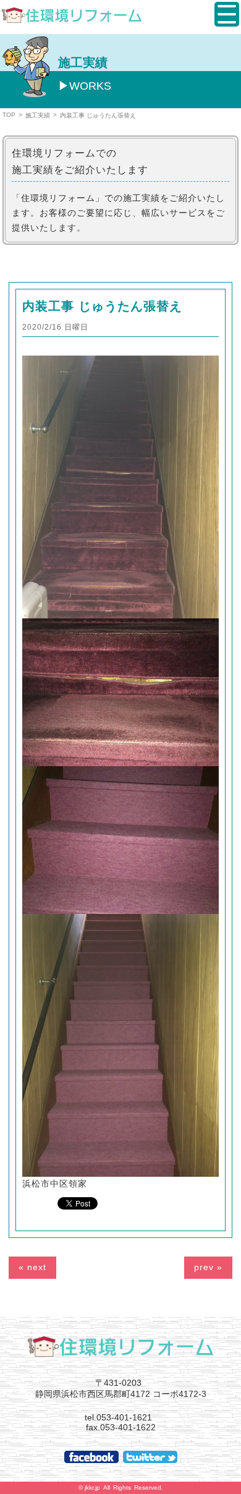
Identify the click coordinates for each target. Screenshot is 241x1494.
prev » (208, 1267)
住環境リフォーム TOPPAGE (120, 1346)
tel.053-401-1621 (118, 1417)
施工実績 (37, 115)
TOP (8, 114)
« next (32, 1267)
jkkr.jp (92, 1487)
